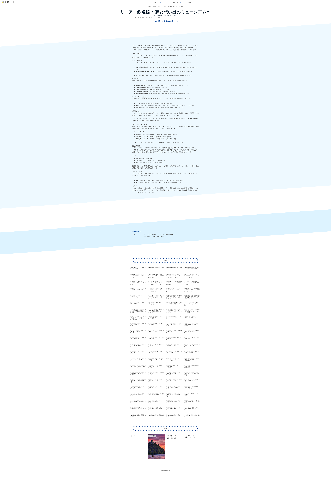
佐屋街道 (187, 366)
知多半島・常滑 (189, 436)
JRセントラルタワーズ (155, 359)
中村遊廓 (169, 366)
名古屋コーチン (153, 296)
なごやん (151, 303)
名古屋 (154, 6)
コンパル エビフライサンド (156, 289)
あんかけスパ (189, 275)
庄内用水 (169, 331)
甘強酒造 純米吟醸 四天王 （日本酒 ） (192, 296)
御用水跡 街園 (189, 317)
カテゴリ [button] (175, 2)
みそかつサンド (189, 303)
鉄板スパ (187, 310)
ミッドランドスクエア (173, 359)
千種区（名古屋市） (137, 394)
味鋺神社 (151, 387)
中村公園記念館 (153, 366)
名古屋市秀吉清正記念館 (138, 366)
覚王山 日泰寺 (153, 401)
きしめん (151, 282)
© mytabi (168, 470)
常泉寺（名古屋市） (155, 380)
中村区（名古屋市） (137, 387)
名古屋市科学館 (189, 268)
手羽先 (133, 282)
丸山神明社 (188, 408)
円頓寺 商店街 (153, 317)
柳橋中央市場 (189, 352)
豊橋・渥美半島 (171, 438)
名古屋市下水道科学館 (173, 324)
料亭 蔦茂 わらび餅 (136, 310)
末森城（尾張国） (154, 394)
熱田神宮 (133, 268)
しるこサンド (135, 303)
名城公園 (151, 324)
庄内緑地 (151, 338)
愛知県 (149, 6)
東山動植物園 (171, 415)
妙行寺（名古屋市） (173, 373)
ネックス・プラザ (172, 317)
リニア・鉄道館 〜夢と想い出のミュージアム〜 (170, 6)
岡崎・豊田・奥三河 (173, 437)
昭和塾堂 (133, 415)
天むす (187, 282)
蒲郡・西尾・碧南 (190, 437)
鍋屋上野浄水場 (153, 415)
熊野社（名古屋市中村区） (137, 381)
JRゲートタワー (154, 331)
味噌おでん (134, 289)
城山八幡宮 (134, 408)
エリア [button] (156, 2)
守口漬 (187, 289)
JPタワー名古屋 (135, 331)
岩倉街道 (187, 338)
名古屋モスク (189, 387)
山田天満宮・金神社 (173, 387)
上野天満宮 (188, 401)
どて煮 (169, 282)
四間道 (169, 338)
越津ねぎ (169, 296)
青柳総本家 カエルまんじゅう (174, 310)
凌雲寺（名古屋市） (173, 380)
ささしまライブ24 (136, 359)
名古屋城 (151, 268)
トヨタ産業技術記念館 (191, 324)
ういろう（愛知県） (173, 303)
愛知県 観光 (163, 470)
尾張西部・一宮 (171, 436)
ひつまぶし (152, 275)
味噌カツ (169, 289)
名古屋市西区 (135, 324)
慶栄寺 (133, 352)
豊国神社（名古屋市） (137, 373)
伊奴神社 (151, 345)
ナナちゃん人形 (171, 352)
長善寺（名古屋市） (137, 345)
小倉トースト (135, 296)
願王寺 (151, 352)
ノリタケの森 (135, 338)
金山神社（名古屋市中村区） (192, 374)
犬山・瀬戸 (152, 436)
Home (189, 2)
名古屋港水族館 (171, 268)
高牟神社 (151, 408)
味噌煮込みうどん (136, 275)
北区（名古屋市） (190, 380)
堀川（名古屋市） (190, 331)
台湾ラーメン (171, 275)
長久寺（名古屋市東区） (174, 401)
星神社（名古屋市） (191, 345)
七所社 (151, 373)
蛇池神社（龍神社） (173, 345)
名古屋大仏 (134, 401)
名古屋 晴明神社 (172, 408)
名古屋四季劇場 (189, 359)
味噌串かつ (134, 317)
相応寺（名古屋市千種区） (173, 395)
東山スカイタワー (190, 415)
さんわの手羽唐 (153, 310)
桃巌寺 (187, 394)
